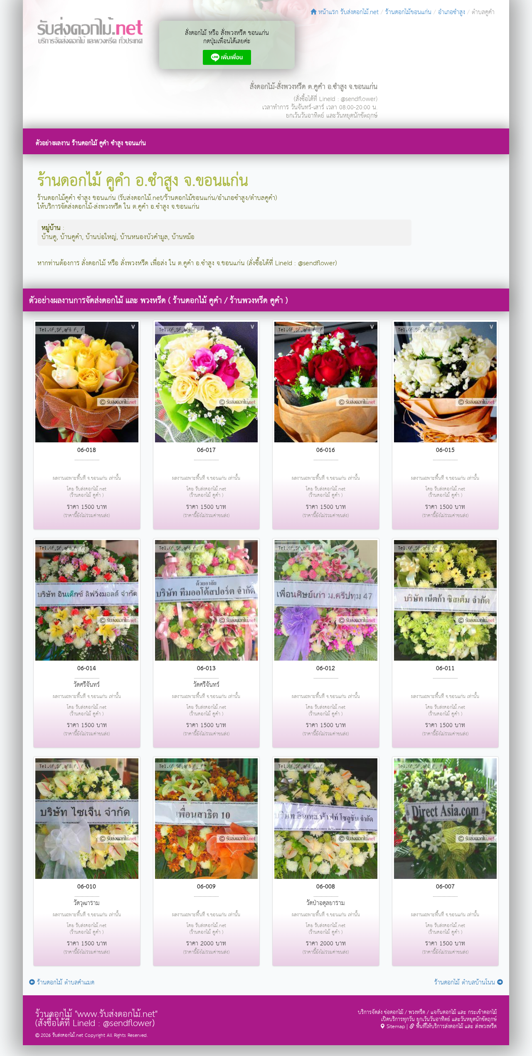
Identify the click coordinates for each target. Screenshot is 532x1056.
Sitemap (395, 1026)
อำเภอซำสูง (451, 12)
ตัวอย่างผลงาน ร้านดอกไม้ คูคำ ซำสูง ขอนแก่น (91, 143)
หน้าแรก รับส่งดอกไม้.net (347, 12)
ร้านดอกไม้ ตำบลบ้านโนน (465, 982)
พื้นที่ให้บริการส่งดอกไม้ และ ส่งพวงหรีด (455, 1026)
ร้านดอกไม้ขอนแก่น (408, 12)
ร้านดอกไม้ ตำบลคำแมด (64, 982)
